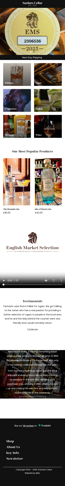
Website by (32, 473)
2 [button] (34, 52)
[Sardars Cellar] (32, 31)
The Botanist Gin (11, 209)
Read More (29, 400)
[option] (32, 31)
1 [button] (31, 52)
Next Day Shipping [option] (32, 57)
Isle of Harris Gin (43, 209)
